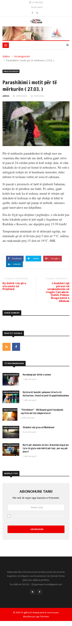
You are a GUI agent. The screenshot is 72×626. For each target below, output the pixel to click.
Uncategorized (22, 56)
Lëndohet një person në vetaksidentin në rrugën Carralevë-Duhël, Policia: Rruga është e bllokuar (57, 292)
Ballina (6, 56)
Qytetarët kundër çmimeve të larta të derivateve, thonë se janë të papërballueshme (46, 394)
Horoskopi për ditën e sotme (37, 374)
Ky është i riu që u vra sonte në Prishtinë (14, 286)
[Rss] (37, 12)
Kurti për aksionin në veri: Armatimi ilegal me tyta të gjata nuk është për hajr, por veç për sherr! (46, 448)
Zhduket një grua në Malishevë (38, 427)
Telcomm (44, 616)
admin (6, 95)
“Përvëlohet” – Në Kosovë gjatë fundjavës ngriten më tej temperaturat (42, 411)
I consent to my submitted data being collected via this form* (36, 518)
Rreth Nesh (37, 7)
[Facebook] (33, 12)
